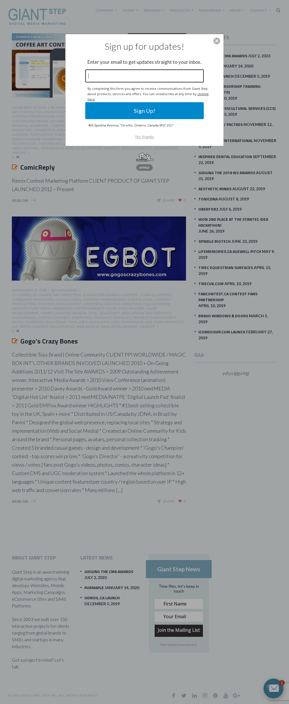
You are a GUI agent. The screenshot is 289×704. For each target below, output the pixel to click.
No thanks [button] (144, 136)
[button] (216, 41)
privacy (144, 167)
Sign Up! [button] (144, 110)
